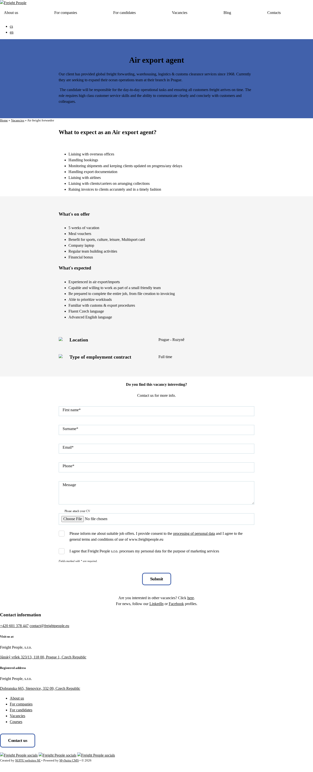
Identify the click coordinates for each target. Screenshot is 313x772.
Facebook (176, 604)
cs (11, 26)
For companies (65, 13)
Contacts (274, 13)
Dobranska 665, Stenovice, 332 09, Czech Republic (40, 688)
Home (4, 120)
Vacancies (179, 13)
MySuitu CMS (69, 760)
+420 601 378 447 (14, 626)
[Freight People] (13, 3)
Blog (227, 13)
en (11, 32)
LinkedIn (156, 604)
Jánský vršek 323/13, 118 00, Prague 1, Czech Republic (43, 657)
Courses (16, 722)
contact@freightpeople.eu (49, 626)
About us (11, 13)
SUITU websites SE (28, 760)
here (190, 598)
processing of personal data (194, 533)
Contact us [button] (17, 740)
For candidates (124, 13)
